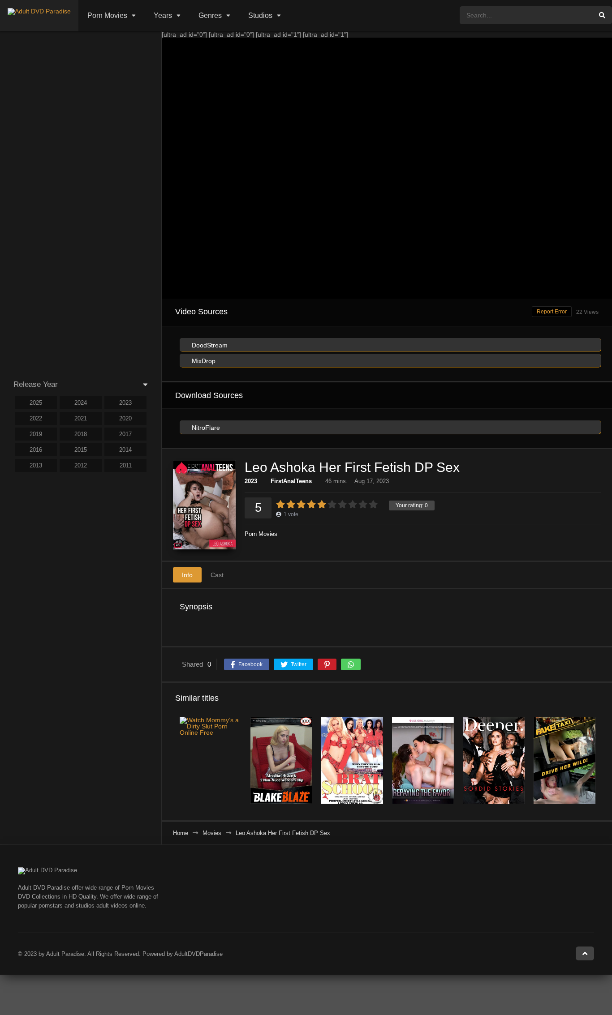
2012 (80, 465)
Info (187, 574)
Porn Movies (107, 15)
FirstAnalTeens (291, 481)
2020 (125, 418)
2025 (36, 402)
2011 (126, 465)
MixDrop (202, 360)
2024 (80, 402)
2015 (80, 449)
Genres (210, 15)
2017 (125, 434)
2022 (36, 418)
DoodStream (209, 345)
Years (163, 15)
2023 (251, 481)
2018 (80, 434)
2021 (80, 418)
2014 (125, 449)
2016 (36, 449)
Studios (260, 15)
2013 (36, 465)
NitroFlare (205, 427)
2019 (36, 434)
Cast (217, 574)
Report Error (552, 311)
